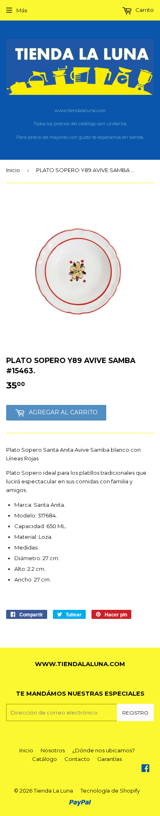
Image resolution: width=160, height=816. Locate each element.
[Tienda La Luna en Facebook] (145, 769)
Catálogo (44, 759)
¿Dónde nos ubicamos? (103, 750)
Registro (135, 713)
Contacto (77, 759)
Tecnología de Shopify (110, 790)
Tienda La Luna (53, 790)
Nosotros (53, 750)
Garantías (109, 759)
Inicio (13, 170)
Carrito (144, 10)
